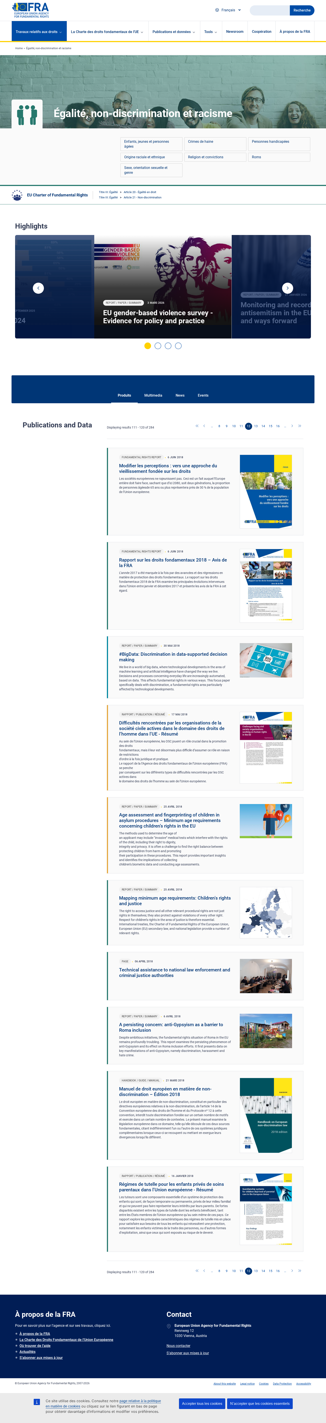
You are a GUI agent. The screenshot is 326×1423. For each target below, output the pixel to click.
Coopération (261, 31)
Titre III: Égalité (108, 192)
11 (241, 426)
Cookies (264, 1383)
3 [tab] (168, 346)
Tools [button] (208, 32)
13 (256, 426)
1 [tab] (147, 346)
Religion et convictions (205, 157)
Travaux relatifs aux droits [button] (36, 32)
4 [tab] (178, 346)
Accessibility (303, 1383)
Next (287, 288)
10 (234, 426)
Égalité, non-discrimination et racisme (48, 48)
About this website (225, 1383)
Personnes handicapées (270, 141)
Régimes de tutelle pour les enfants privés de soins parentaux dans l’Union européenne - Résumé (171, 1187)
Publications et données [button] (172, 32)
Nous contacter (178, 1346)
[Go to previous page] (204, 426)
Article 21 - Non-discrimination (142, 197)
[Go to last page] (299, 426)
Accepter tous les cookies (202, 1403)
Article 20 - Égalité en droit (140, 192)
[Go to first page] (197, 426)
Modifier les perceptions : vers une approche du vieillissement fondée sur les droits (168, 468)
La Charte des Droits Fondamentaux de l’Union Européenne (66, 1340)
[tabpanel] (163, 287)
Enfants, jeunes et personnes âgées (146, 144)
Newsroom (235, 31)
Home (19, 48)
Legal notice (247, 1383)
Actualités (27, 1352)
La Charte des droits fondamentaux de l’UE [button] (105, 32)
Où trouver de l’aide (35, 1346)
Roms (256, 157)
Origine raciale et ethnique (144, 157)
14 (263, 426)
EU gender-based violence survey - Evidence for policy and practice (158, 317)
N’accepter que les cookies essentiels (260, 1403)
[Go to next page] (292, 426)
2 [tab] (158, 346)
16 (278, 426)
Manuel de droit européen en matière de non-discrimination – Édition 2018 (165, 1091)
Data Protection (282, 1383)
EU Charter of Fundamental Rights (57, 195)
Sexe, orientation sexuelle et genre (145, 170)
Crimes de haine (200, 141)
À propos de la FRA (295, 31)
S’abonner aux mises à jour (41, 1358)
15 (270, 426)
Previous (38, 288)
